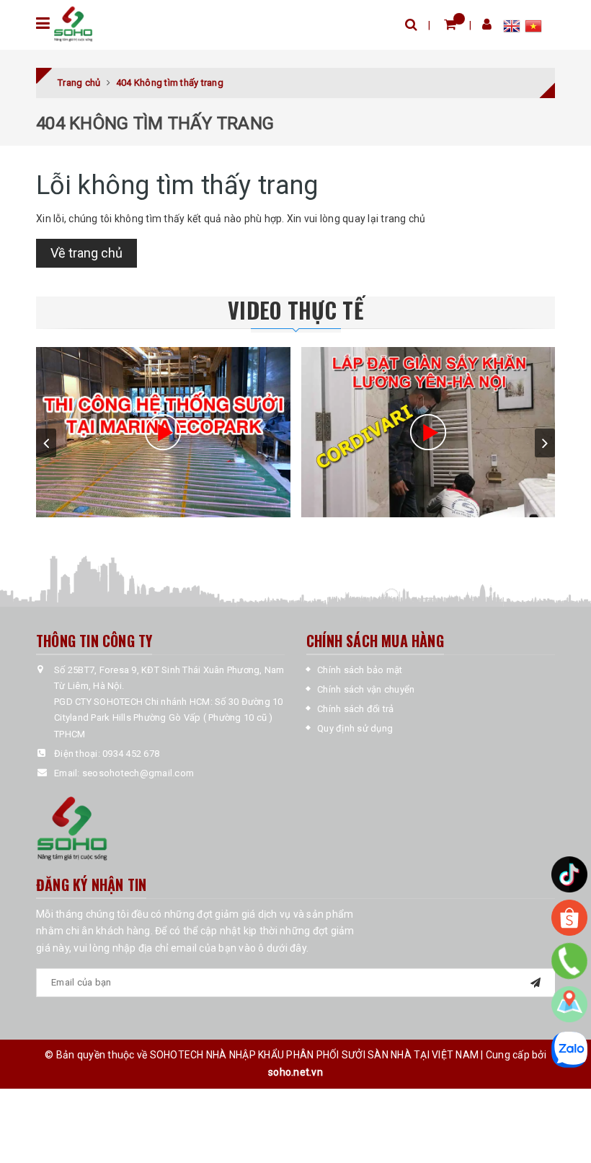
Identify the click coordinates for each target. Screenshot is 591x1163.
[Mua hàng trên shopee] (569, 918)
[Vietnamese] (533, 28)
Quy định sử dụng (355, 728)
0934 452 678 (130, 753)
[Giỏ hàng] (450, 24)
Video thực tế (295, 310)
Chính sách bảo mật (360, 669)
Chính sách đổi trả (355, 708)
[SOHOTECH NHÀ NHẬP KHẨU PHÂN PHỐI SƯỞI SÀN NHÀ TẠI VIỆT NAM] (73, 24)
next (545, 443)
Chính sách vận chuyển (365, 689)
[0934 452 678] (569, 961)
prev (46, 443)
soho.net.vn (295, 1072)
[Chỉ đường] (569, 1004)
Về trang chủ (86, 252)
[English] (514, 28)
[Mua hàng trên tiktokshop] (569, 874)
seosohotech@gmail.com (138, 773)
